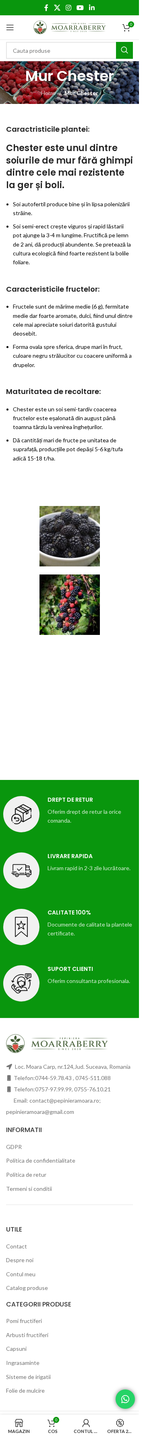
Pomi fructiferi (24, 1320)
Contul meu (20, 1274)
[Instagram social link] (68, 8)
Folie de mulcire (25, 1390)
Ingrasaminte (22, 1362)
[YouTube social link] (80, 8)
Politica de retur (26, 1174)
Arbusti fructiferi (27, 1334)
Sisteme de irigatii (28, 1376)
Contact (16, 1246)
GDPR (14, 1146)
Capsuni (16, 1348)
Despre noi (19, 1260)
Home (48, 92)
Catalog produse (27, 1287)
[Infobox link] (69, 814)
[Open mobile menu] (10, 27)
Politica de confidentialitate (40, 1160)
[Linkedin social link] (92, 8)
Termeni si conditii (29, 1188)
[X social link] (57, 8)
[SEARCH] (124, 50)
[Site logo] (69, 26)
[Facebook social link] (46, 8)
